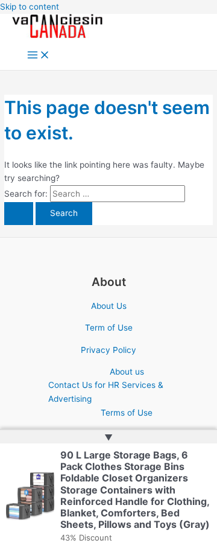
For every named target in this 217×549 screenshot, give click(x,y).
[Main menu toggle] (38, 56)
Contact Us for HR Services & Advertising (105, 392)
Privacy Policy (108, 350)
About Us (109, 306)
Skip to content (29, 6)
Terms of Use (127, 412)
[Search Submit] (18, 213)
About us (127, 371)
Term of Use (109, 327)
